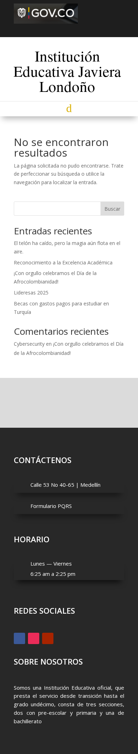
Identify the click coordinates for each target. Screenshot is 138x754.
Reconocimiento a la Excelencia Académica (63, 262)
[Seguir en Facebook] (56, 29)
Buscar (112, 208)
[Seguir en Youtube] (82, 29)
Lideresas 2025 (31, 292)
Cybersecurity (29, 343)
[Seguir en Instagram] (69, 29)
